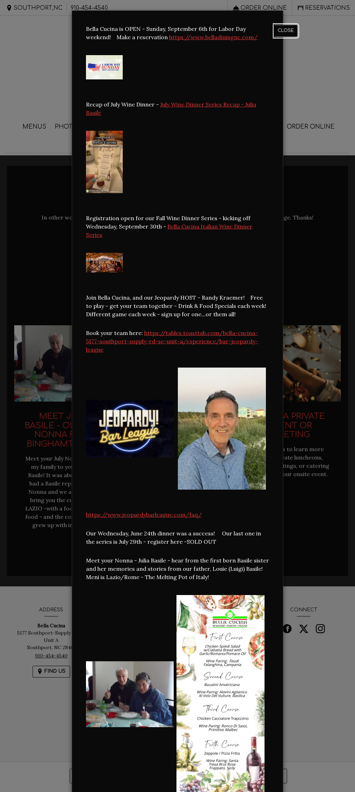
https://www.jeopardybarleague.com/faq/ (144, 514)
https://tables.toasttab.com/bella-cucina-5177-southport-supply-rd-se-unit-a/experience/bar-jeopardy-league (172, 341)
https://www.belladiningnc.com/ (213, 37)
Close (286, 30)
